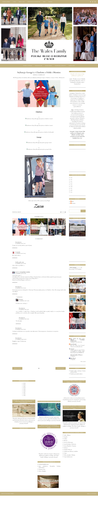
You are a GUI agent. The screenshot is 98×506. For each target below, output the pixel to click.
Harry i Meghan (42, 471)
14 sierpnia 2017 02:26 (20, 273)
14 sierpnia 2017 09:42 (20, 288)
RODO (44, 1)
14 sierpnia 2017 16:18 (24, 319)
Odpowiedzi (20, 297)
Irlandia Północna (68, 449)
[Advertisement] (79, 160)
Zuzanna (21, 299)
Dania (65, 453)
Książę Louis (72, 65)
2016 (71, 190)
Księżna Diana (42, 469)
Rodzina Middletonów (44, 464)
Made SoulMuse (91, 493)
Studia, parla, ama (19, 262)
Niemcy (65, 440)
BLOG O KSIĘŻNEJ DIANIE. (22, 272)
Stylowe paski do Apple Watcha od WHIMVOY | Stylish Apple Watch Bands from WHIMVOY (77, 351)
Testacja (72, 349)
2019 (71, 184)
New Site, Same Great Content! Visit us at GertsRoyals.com (77, 346)
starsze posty (60, 368)
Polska (65, 438)
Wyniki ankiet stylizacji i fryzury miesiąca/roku (78, 371)
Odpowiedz (14, 247)
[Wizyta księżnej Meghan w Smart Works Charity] (77, 311)
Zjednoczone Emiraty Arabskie (71, 451)
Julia (73, 201)
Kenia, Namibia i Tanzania (70, 446)
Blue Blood (72, 358)
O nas (14, 1)
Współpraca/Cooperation (34, 1)
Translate (79, 269)
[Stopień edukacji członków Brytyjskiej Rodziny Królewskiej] (77, 328)
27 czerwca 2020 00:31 (20, 339)
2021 (71, 181)
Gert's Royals (73, 344)
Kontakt (50, 1)
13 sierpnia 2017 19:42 (20, 253)
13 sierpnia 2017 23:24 (20, 263)
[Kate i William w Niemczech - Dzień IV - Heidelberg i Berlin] (77, 293)
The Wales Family (9, 493)
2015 (71, 192)
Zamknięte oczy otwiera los (76, 342)
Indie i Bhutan (67, 435)
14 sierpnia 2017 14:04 (20, 329)
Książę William (38, 65)
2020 (71, 183)
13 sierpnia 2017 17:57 (20, 243)
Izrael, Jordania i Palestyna (70, 444)
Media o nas (22, 1)
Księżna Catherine (27, 65)
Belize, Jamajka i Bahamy (69, 455)
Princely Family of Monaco (76, 355)
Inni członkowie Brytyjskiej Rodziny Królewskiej (50, 467)
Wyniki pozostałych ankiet (76, 374)
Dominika (17, 252)
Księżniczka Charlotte (60, 65)
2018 (71, 186)
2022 (71, 179)
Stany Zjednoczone (68, 456)
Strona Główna (6, 1)
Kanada (65, 437)
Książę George (48, 65)
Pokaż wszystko (83, 361)
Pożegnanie (72, 356)
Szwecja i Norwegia (68, 442)
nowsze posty (17, 368)
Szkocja (65, 447)
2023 (71, 177)
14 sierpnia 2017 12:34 (24, 300)
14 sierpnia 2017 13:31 (24, 309)
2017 (71, 188)
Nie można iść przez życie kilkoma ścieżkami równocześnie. (77, 340)
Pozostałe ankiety (16, 212)
